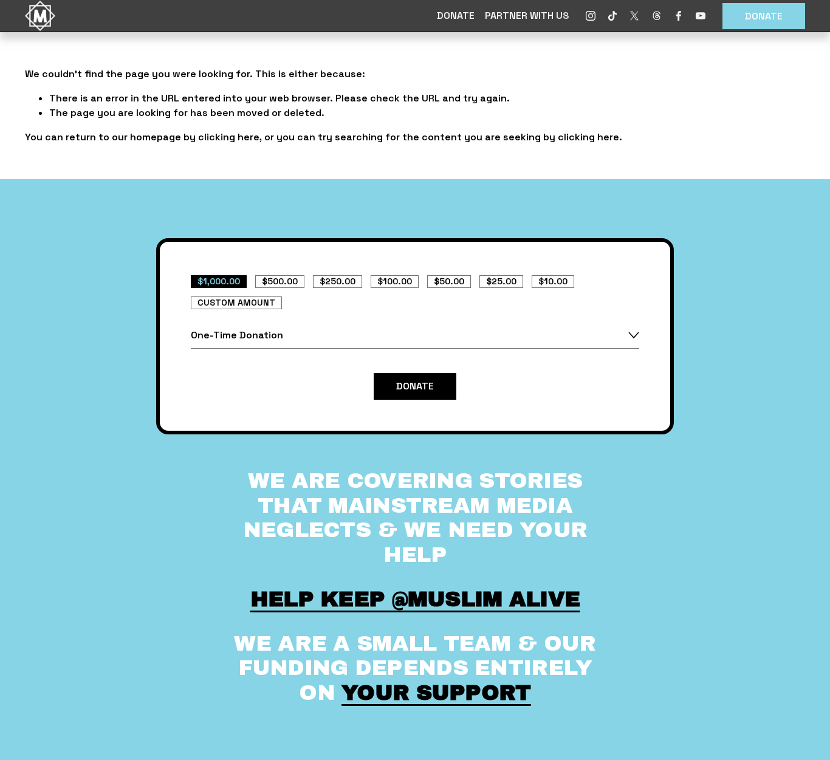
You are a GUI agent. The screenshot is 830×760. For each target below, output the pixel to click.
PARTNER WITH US (527, 15)
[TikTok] (612, 16)
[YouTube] (701, 16)
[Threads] (657, 16)
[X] (634, 16)
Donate (764, 16)
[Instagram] (591, 16)
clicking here (228, 137)
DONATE (456, 15)
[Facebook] (679, 16)
